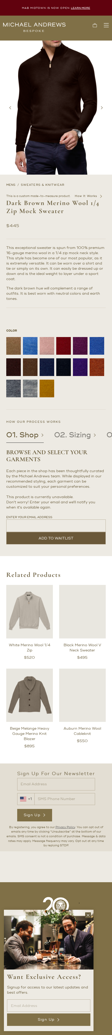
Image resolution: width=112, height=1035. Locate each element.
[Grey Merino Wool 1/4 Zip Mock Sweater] (13, 388)
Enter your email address (29, 517)
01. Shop (22, 435)
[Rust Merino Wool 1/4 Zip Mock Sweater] (97, 367)
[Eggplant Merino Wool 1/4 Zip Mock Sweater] (80, 367)
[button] (94, 25)
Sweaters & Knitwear (42, 185)
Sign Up (32, 815)
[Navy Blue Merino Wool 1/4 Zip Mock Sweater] (47, 367)
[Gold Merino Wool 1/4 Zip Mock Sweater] (47, 388)
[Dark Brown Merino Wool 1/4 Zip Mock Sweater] (13, 367)
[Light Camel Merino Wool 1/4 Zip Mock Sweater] (13, 346)
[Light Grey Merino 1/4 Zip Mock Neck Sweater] (30, 388)
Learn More (80, 8)
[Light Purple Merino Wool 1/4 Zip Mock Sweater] (80, 346)
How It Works (86, 196)
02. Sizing (72, 435)
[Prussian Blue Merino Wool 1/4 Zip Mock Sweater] (97, 346)
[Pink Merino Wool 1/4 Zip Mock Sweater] (47, 346)
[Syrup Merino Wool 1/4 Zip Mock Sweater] (30, 367)
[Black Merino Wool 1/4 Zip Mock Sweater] (63, 367)
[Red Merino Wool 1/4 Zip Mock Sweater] (63, 346)
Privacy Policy (65, 827)
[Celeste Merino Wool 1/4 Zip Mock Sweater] (30, 346)
